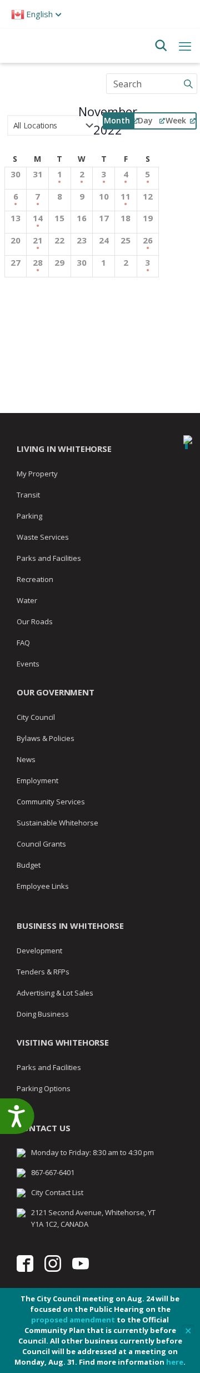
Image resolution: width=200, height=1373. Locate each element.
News (26, 759)
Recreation (35, 579)
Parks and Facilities (49, 558)
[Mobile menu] (185, 45)
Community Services (51, 802)
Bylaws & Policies (45, 738)
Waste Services (43, 537)
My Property (37, 474)
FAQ (23, 643)
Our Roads (35, 621)
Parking (29, 516)
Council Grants (41, 844)
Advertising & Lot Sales (55, 993)
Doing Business (43, 1014)
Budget (29, 865)
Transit (28, 495)
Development (39, 951)
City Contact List (57, 1192)
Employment (37, 780)
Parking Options (44, 1088)
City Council (36, 717)
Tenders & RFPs (43, 972)
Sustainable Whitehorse (57, 823)
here (174, 1362)
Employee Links (43, 886)
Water (27, 600)
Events (28, 664)
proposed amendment (73, 1320)
